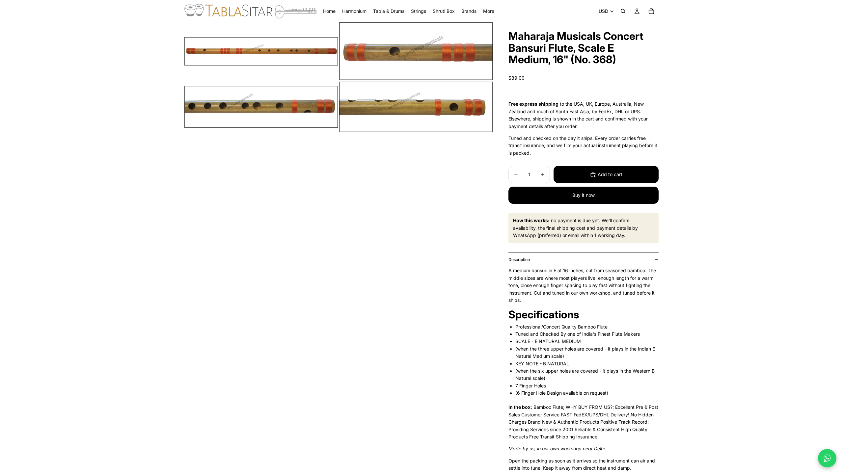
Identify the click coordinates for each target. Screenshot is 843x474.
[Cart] (651, 11)
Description (519, 259)
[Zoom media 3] (261, 106)
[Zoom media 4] (416, 106)
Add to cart (610, 174)
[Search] (623, 11)
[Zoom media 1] (261, 51)
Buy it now (583, 195)
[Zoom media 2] (416, 51)
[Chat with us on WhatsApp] (827, 458)
